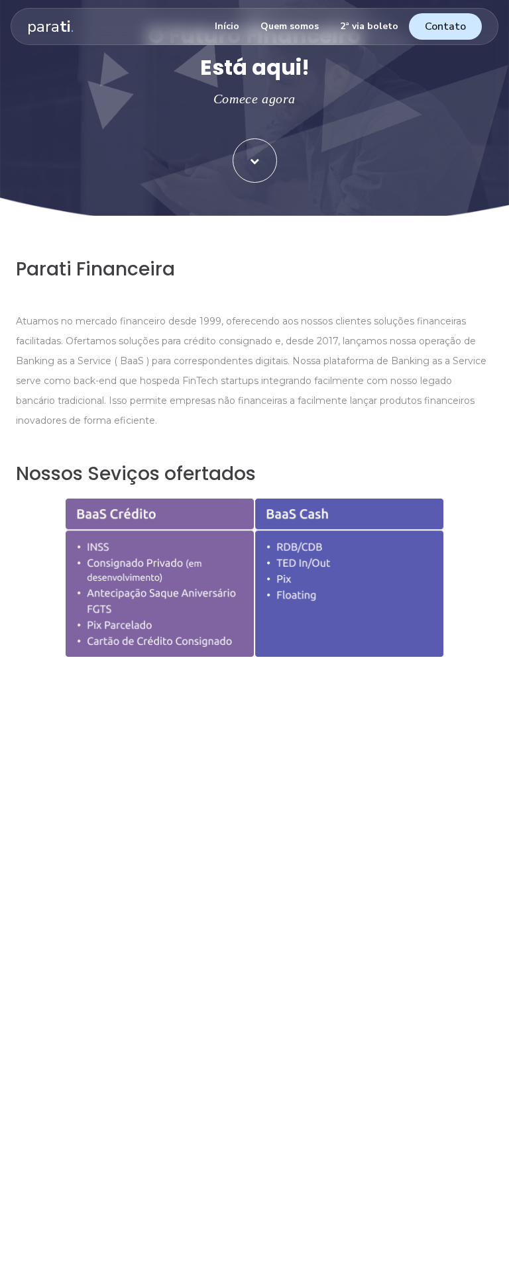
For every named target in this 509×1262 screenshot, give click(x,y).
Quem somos (289, 26)
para (50, 26)
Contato (445, 26)
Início (227, 26)
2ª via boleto (369, 26)
